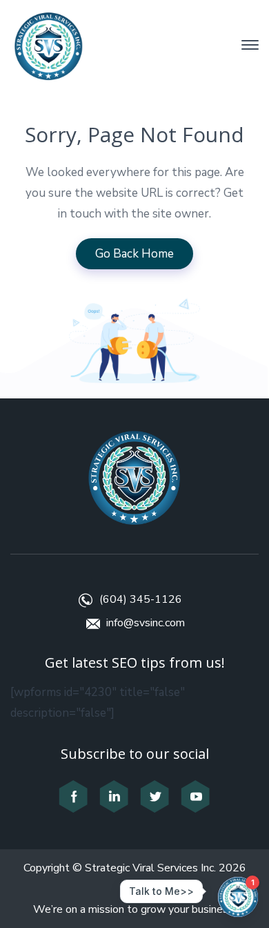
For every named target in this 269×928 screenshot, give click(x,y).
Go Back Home (134, 254)
